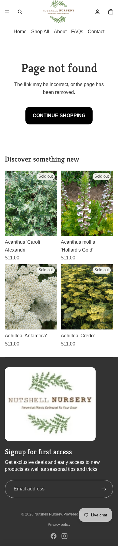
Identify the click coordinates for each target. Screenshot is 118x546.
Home (20, 31)
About (60, 31)
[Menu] (7, 12)
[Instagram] (64, 536)
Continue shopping (59, 115)
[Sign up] (104, 489)
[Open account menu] (97, 11)
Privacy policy (59, 524)
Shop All (40, 31)
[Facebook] (53, 536)
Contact (96, 31)
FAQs (77, 31)
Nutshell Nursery (48, 514)
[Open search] (20, 11)
